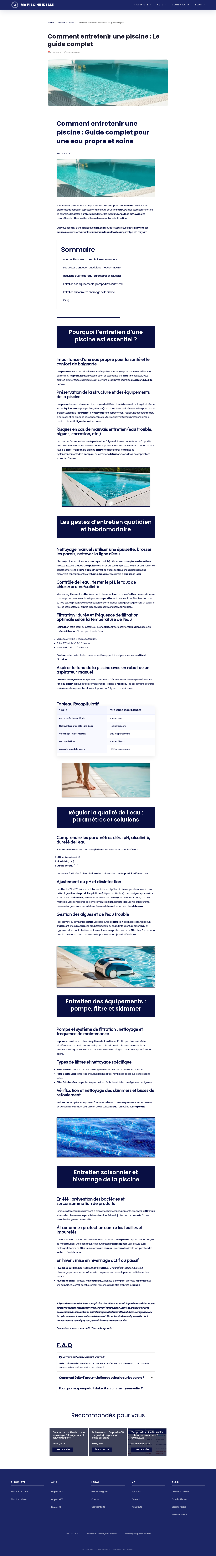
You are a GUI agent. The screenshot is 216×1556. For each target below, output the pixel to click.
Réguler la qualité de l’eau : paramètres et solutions (92, 276)
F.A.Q (66, 300)
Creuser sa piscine (180, 1491)
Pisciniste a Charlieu (20, 1491)
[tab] (106, 1362)
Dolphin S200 (57, 1491)
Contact (136, 1499)
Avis (161, 4)
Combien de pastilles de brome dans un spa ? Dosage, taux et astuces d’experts (68, 1435)
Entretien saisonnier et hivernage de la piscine (89, 292)
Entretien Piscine (179, 1499)
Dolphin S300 (57, 1499)
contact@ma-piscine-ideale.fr (137, 1533)
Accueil (51, 22)
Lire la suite (62, 1449)
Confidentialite (98, 1506)
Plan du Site (137, 1506)
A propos (136, 1491)
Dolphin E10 (56, 1507)
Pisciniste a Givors (19, 1499)
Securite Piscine (179, 1506)
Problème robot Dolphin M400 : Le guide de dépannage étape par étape (108, 1435)
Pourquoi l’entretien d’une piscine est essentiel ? (90, 259)
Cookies (95, 1499)
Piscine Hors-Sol (179, 1514)
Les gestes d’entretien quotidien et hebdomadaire (91, 267)
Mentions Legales (99, 1491)
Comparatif (180, 4)
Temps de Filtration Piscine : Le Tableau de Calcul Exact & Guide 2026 (147, 1435)
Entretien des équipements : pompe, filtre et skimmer (93, 284)
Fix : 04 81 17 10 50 (72, 1533)
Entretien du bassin (66, 22)
